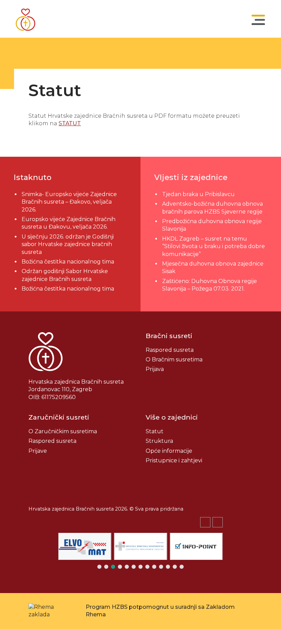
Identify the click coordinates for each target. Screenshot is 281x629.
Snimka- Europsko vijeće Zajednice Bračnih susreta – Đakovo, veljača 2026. (69, 202)
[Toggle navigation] (258, 20)
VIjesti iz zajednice (191, 177)
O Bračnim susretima (174, 359)
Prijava (155, 369)
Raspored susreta (170, 350)
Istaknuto (32, 177)
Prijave (37, 451)
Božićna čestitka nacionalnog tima (68, 261)
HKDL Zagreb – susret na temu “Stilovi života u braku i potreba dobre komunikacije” (213, 246)
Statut (154, 431)
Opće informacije (169, 451)
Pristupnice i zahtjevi (174, 460)
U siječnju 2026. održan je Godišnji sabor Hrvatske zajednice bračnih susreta (68, 244)
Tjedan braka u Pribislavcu (198, 194)
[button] (217, 522)
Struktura (159, 441)
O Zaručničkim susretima (62, 431)
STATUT (70, 123)
